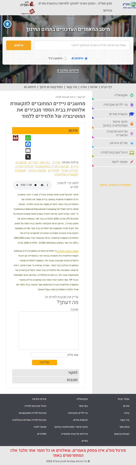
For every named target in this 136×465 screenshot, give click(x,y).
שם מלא (73, 355)
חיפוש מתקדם (68, 70)
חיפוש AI (30, 87)
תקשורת (20, 170)
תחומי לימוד (39, 427)
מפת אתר (124, 427)
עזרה (83, 87)
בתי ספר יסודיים (39, 162)
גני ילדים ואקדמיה (78, 413)
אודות (94, 87)
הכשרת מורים (80, 420)
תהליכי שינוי (69, 170)
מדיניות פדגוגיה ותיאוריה (74, 434)
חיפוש (18, 45)
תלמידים (53, 170)
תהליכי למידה (24, 166)
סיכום (73, 130)
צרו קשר (71, 87)
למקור (73, 372)
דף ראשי (81, 97)
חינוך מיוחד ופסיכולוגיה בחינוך (71, 427)
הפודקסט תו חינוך (51, 87)
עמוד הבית (123, 399)
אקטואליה (82, 399)
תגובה (74, 309)
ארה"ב (56, 162)
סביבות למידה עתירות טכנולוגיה (29, 420)
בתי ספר (83, 406)
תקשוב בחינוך (37, 170)
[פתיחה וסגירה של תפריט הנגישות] (7, 24)
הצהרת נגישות (121, 434)
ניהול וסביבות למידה (65, 97)
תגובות (72, 380)
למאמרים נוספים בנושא (115, 185)
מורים (85, 441)
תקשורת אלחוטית (66, 174)
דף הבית (106, 87)
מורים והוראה (39, 399)
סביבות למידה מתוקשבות (52, 166)
